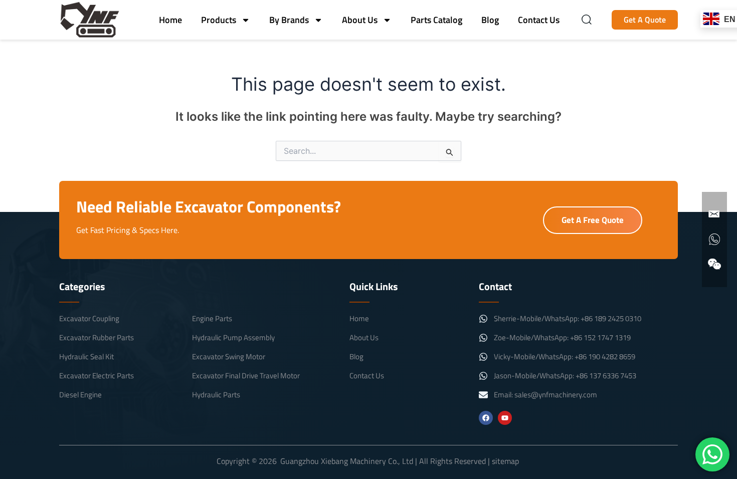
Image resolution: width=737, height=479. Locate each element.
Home (170, 20)
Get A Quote (645, 20)
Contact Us (539, 20)
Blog (490, 20)
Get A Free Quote (593, 219)
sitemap (505, 461)
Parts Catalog (436, 20)
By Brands (289, 20)
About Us (360, 20)
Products (218, 20)
